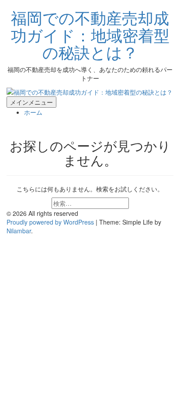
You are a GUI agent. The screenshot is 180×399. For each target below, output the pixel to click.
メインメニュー (31, 102)
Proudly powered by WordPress (51, 222)
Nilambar (19, 230)
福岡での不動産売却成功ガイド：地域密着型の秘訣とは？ (90, 34)
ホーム (33, 112)
